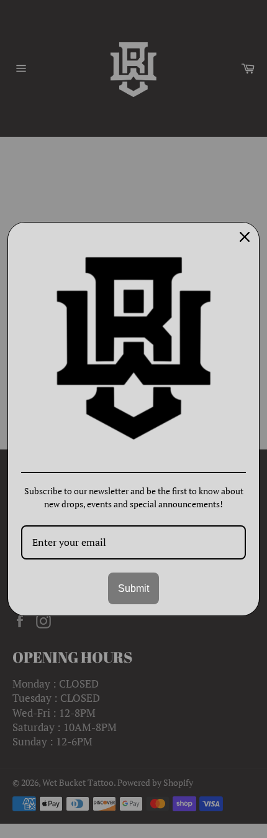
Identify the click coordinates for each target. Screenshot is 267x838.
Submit (133, 588)
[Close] (245, 237)
